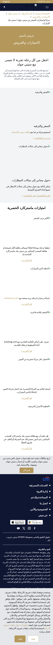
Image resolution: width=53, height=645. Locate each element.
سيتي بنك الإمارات (43, 1)
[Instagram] (29, 528)
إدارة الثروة (42, 491)
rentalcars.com (11, 298)
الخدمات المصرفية (38, 485)
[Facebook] (34, 528)
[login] (4, 7)
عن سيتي (43, 515)
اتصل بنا (44, 503)
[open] (47, 7)
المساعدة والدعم (39, 497)
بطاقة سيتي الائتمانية (21, 132)
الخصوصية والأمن (39, 509)
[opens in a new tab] (35, 522)
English (6, 1)
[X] (23, 528)
